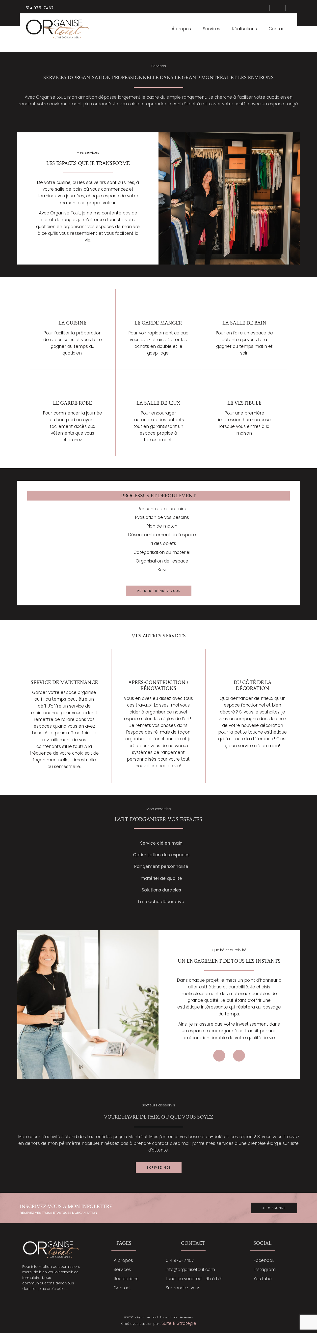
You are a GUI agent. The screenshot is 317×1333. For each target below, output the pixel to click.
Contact (277, 29)
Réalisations (244, 29)
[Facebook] (219, 1056)
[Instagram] (239, 1056)
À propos (181, 29)
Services (211, 29)
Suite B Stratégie (178, 1323)
